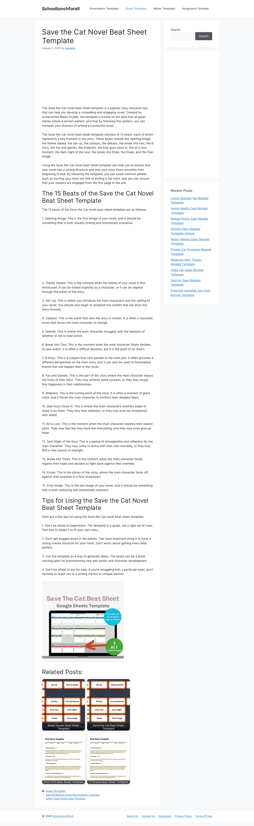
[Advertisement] (98, 80)
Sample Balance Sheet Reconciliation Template (73, 794)
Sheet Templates (136, 8)
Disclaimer (164, 816)
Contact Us (148, 816)
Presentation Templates (104, 8)
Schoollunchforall (61, 8)
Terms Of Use (203, 816)
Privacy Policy (183, 816)
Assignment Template (195, 8)
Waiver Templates (164, 8)
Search (175, 29)
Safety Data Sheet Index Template (65, 798)
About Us (132, 816)
